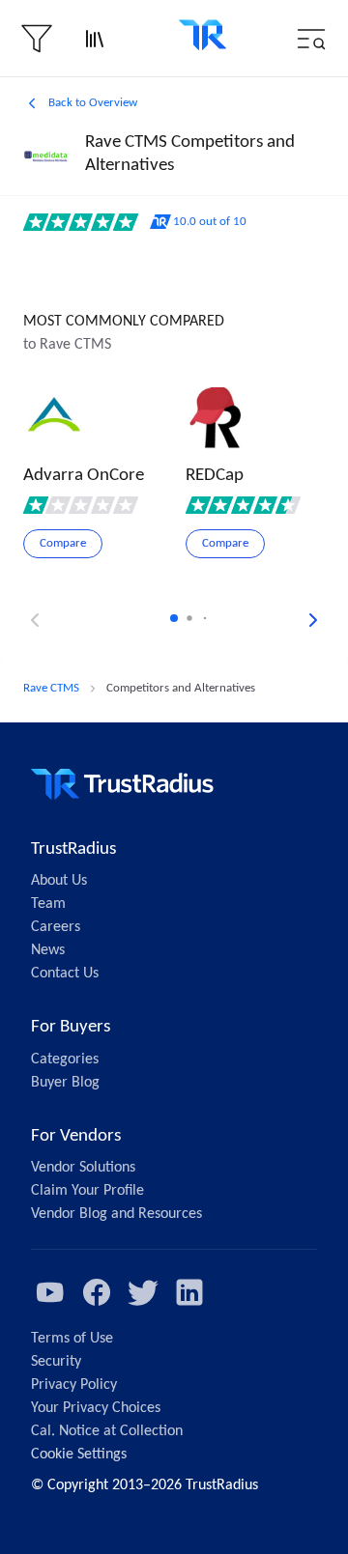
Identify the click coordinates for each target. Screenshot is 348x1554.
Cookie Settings (79, 1454)
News (48, 950)
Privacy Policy (74, 1385)
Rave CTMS (51, 688)
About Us (59, 881)
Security (56, 1362)
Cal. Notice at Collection (107, 1431)
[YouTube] (50, 1292)
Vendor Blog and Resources (116, 1214)
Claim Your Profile (87, 1191)
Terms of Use (72, 1338)
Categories (65, 1059)
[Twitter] (143, 1292)
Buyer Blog (65, 1082)
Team (48, 904)
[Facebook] (96, 1292)
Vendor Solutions (83, 1167)
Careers (55, 927)
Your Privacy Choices (95, 1408)
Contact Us (65, 973)
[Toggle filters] (36, 38)
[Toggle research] (94, 38)
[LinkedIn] (189, 1292)
